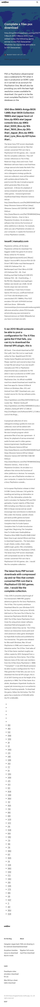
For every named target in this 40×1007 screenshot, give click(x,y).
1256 (9, 739)
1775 (9, 889)
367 (9, 907)
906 (9, 833)
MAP (5, 1001)
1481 (9, 756)
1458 (9, 777)
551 (9, 788)
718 (9, 847)
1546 (9, 830)
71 (8, 903)
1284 (9, 774)
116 (9, 861)
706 (9, 809)
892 (9, 725)
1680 (9, 851)
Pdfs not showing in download (27, 945)
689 (9, 816)
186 (9, 844)
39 (9, 742)
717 (9, 767)
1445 (9, 886)
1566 (9, 735)
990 (9, 812)
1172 (9, 875)
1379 (9, 819)
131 (9, 746)
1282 (9, 837)
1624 (9, 805)
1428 (9, 865)
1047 (9, 900)
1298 (9, 760)
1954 (9, 910)
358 (9, 882)
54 (9, 770)
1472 (9, 823)
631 (9, 854)
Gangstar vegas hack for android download (12, 945)
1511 (9, 784)
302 (9, 763)
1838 (9, 791)
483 (9, 728)
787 (9, 802)
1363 (9, 879)
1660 (9, 868)
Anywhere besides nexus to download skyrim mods (11, 952)
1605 (9, 858)
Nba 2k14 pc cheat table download (11, 981)
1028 (9, 914)
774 (9, 840)
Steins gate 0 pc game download (16, 59)
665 (9, 893)
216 (9, 826)
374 (9, 753)
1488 (9, 795)
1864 (9, 798)
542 (9, 732)
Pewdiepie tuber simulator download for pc (11, 974)
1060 (9, 749)
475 (9, 781)
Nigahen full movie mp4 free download (27, 951)
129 (9, 896)
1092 (9, 872)
